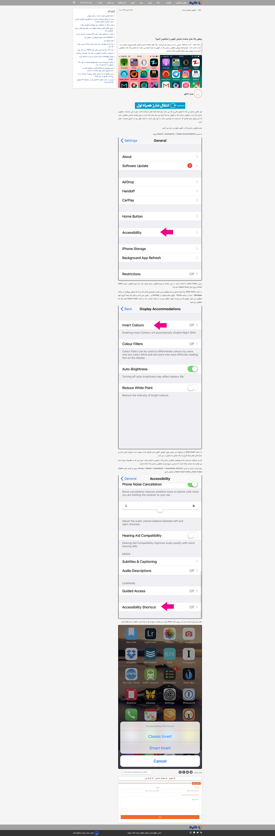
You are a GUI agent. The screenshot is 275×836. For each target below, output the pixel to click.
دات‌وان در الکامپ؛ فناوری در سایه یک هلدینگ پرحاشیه (94, 53)
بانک (158, 3)
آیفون (171, 778)
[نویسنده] (198, 94)
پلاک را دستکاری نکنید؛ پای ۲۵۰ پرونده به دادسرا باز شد (94, 34)
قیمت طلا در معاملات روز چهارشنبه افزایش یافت (96, 25)
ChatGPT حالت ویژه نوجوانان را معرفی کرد (98, 37)
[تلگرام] (191, 773)
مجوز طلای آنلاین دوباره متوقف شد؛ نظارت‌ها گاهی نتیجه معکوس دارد (94, 29)
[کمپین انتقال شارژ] (160, 105)
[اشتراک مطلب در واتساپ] (180, 772)
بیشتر (100, 3)
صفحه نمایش (160, 778)
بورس (150, 3)
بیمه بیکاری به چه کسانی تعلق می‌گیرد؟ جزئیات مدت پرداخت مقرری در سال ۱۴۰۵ (95, 75)
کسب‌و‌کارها (122, 3)
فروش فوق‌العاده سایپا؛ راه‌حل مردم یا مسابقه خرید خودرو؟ (96, 57)
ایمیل (157, 787)
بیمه (141, 3)
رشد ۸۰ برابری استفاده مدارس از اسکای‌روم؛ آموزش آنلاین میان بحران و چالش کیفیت (94, 20)
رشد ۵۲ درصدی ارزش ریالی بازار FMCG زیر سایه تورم (95, 50)
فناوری (168, 3)
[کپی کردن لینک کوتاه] (136, 772)
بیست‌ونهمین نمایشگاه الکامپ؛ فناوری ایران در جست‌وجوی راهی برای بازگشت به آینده (98, 69)
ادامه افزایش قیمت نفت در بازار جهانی (100, 16)
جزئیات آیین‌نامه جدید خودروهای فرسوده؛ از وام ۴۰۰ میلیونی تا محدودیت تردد (95, 63)
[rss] (201, 833)
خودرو (133, 3)
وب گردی (110, 3)
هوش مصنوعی (181, 3)
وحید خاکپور (188, 94)
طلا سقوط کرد (108, 41)
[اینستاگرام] (191, 833)
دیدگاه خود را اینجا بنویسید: (190, 795)
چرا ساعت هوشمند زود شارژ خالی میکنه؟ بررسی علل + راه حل (94, 45)
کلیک (133, 833)
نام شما (197, 787)
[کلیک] (195, 3)
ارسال (160, 817)
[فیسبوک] (183, 773)
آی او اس (148, 778)
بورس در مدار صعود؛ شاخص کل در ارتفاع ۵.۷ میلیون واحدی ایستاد (95, 81)
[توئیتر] (187, 773)
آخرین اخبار (111, 11)
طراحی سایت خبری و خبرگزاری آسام (83, 833)
